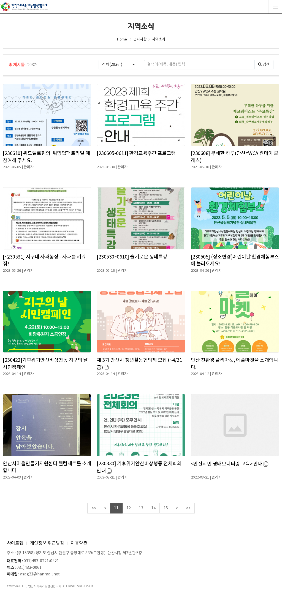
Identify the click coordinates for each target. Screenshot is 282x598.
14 (153, 508)
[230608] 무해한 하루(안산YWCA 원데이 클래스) (234, 157)
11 (116, 508)
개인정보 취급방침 (47, 543)
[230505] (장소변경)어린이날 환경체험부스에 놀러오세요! (235, 260)
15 (166, 508)
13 (141, 508)
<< (93, 508)
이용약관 (79, 543)
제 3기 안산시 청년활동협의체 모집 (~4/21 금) (139, 363)
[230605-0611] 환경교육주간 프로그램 (136, 153)
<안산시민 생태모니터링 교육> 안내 (227, 464)
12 (128, 508)
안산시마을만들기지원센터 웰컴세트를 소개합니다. (47, 467)
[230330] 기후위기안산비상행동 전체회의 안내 (139, 467)
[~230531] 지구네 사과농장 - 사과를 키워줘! (44, 260)
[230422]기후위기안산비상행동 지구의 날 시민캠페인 (45, 363)
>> (188, 508)
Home (122, 39)
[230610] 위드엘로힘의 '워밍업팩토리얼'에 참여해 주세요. (46, 157)
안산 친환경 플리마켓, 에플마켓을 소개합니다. (234, 363)
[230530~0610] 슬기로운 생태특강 (132, 257)
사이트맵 (15, 543)
